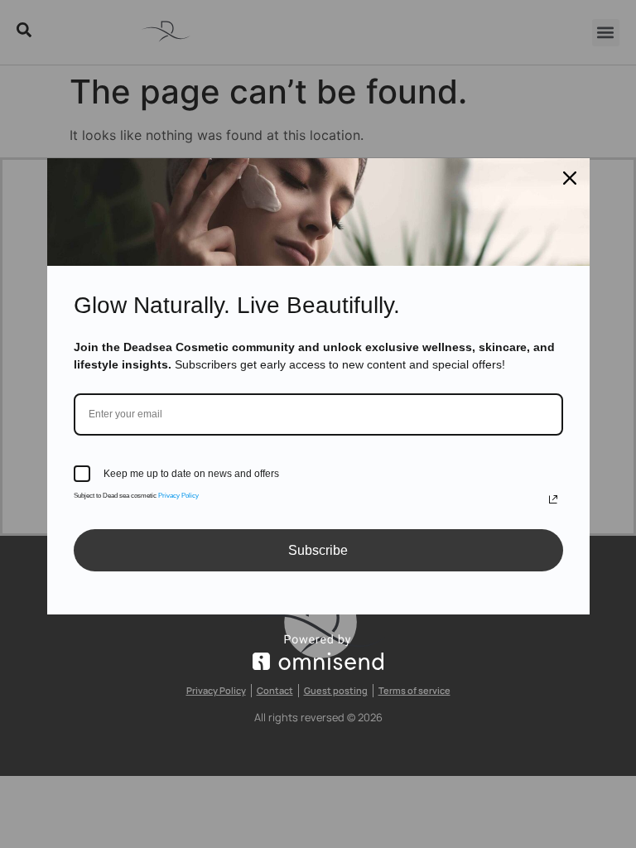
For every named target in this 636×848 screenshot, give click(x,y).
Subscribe (318, 550)
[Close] (570, 178)
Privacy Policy (178, 495)
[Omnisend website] (318, 652)
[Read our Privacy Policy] (553, 499)
